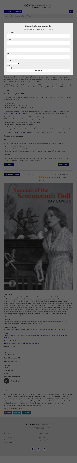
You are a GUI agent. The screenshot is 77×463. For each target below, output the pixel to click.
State (8, 65)
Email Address (11, 33)
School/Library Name (14, 54)
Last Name (10, 47)
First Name (10, 40)
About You (10, 61)
